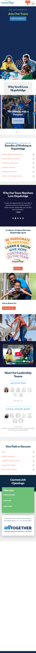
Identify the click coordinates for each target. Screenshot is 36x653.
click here (20, 521)
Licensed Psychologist (9, 465)
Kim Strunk (18, 389)
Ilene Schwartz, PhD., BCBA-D (29, 415)
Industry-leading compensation (12, 154)
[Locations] (27, 4)
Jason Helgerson (15, 420)
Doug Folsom (15, 394)
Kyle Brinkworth (29, 389)
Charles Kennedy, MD (12, 415)
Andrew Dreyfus (6, 415)
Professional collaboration (10, 163)
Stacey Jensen (20, 394)
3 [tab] (21, 133)
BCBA (3, 452)
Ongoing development (9, 172)
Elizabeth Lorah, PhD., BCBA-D (18, 415)
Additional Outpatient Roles (11, 461)
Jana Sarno (12, 389)
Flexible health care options (11, 159)
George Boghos (23, 415)
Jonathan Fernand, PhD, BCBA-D (20, 420)
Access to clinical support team (12, 176)
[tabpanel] (18, 112)
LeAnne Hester (6, 389)
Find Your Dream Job (18, 18)
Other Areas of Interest (9, 469)
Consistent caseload (8, 167)
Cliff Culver (23, 389)
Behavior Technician (8, 456)
